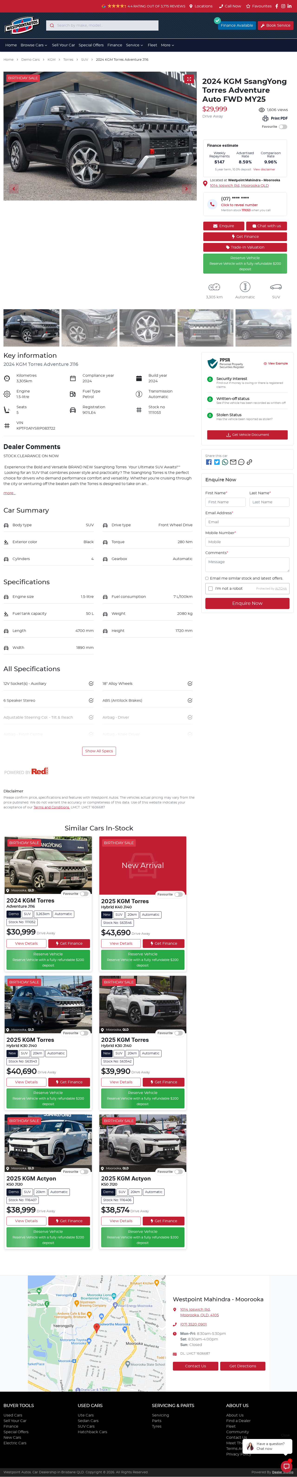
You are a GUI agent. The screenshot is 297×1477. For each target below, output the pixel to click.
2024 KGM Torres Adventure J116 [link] (122, 59)
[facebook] (208, 462)
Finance (114, 45)
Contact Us (195, 1366)
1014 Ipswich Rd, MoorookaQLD (239, 186)
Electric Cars (14, 1443)
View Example (278, 363)
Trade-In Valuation (248, 247)
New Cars (12, 1437)
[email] (233, 462)
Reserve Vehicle (48, 959)
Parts (156, 1421)
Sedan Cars (88, 1421)
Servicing (160, 1415)
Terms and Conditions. (52, 807)
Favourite (269, 126)
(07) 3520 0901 (193, 1324)
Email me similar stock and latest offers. (246, 578)
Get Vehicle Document (250, 435)
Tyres (156, 1426)
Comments (216, 553)
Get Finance (247, 237)
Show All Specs (99, 751)
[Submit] (51, 25)
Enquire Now (247, 603)
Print (279, 118)
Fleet (152, 45)
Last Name (260, 493)
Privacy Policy (238, 1454)
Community (237, 1432)
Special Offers (91, 45)
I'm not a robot (229, 588)
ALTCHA (281, 588)
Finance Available (237, 25)
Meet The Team (240, 1443)
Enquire (226, 226)
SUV (84, 59)
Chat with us (269, 226)
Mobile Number (220, 533)
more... (9, 493)
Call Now (233, 6)
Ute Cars (86, 1415)
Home (11, 45)
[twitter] (216, 462)
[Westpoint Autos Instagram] (284, 6)
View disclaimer (264, 169)
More (166, 45)
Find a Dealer (238, 1421)
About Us (235, 1415)
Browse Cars (32, 45)
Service (132, 45)
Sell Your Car (63, 45)
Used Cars (12, 1415)
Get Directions (242, 1366)
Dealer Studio (283, 1472)
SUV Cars (86, 1426)
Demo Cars (30, 59)
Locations (204, 6)
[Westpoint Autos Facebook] (277, 6)
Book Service (278, 25)
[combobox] (102, 25)
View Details (26, 943)
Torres (68, 59)
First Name (216, 493)
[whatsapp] (225, 462)
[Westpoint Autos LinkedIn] (290, 6)
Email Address (219, 513)
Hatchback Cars (92, 1432)
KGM (51, 59)
